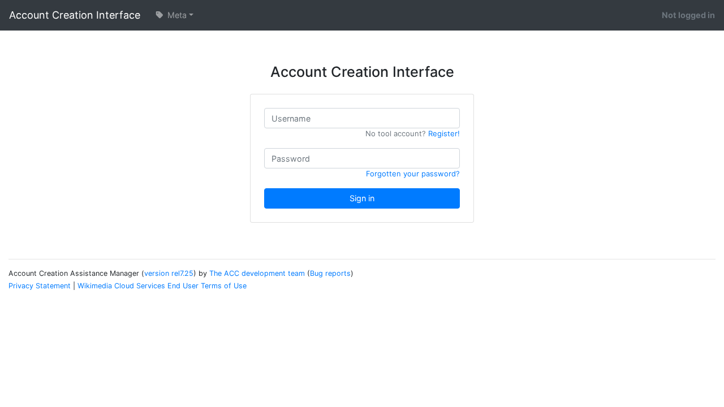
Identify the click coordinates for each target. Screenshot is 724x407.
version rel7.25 (168, 273)
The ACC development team (257, 273)
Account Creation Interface (74, 15)
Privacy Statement (39, 286)
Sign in (362, 198)
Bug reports (330, 273)
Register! (444, 133)
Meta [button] (176, 15)
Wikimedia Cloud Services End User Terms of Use (162, 286)
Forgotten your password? (413, 173)
